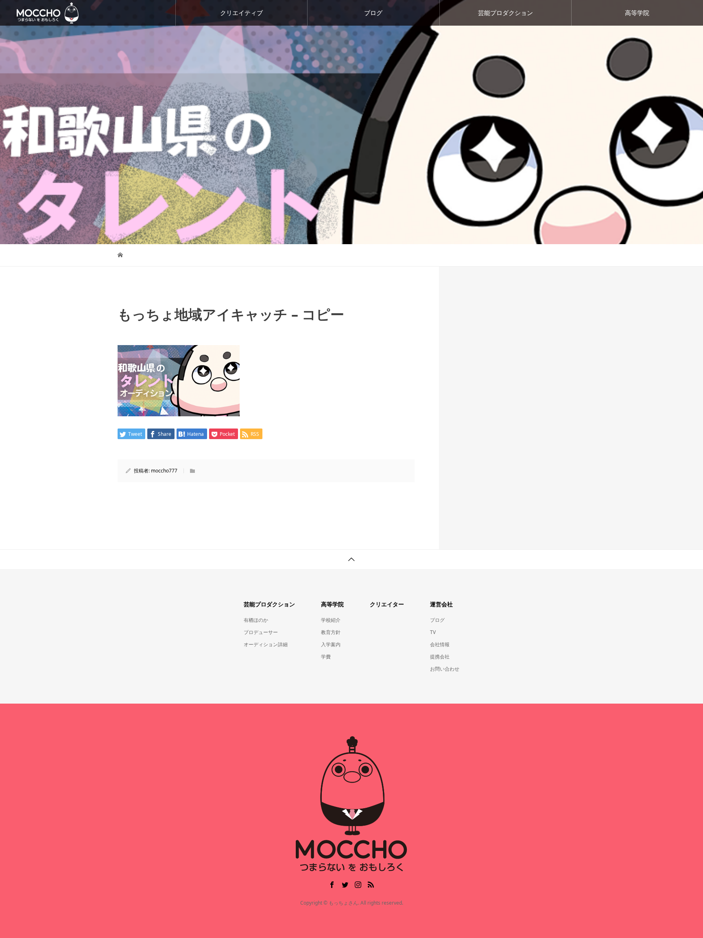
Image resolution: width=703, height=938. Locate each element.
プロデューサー (261, 632)
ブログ (373, 13)
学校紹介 (331, 620)
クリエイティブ (241, 13)
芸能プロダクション (505, 13)
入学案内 (331, 644)
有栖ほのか (256, 620)
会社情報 (440, 644)
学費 (326, 656)
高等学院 (637, 13)
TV (433, 632)
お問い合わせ (444, 668)
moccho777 (164, 470)
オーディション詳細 (266, 644)
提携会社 (440, 656)
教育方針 (331, 632)
